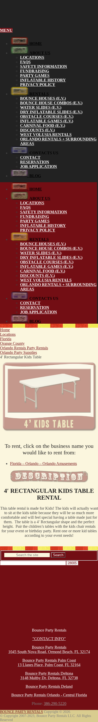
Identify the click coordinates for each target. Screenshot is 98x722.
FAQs (25, 62)
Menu (6, 30)
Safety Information (43, 66)
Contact (30, 157)
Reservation (34, 162)
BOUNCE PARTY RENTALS (21, 712)
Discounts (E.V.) (37, 130)
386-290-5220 (55, 703)
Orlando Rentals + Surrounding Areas (58, 141)
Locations (32, 57)
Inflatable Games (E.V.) (46, 121)
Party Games (35, 75)
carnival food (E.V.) (42, 125)
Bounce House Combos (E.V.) (51, 103)
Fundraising (34, 71)
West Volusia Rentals (46, 134)
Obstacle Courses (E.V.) (46, 116)
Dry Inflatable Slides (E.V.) (51, 112)
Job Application (38, 166)
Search (58, 555)
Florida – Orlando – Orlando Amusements (43, 463)
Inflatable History (43, 80)
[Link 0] (49, 17)
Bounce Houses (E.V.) (43, 98)
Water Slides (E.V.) (40, 107)
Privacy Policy (37, 84)
